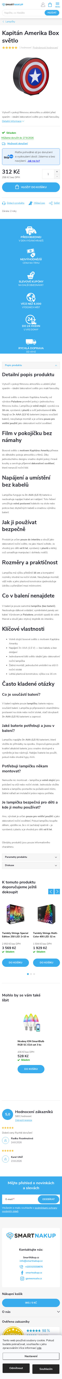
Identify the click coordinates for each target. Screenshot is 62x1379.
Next (57, 891)
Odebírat (48, 1199)
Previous (51, 891)
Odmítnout (16, 1368)
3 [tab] (34, 974)
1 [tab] (28, 974)
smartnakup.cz (34, 1272)
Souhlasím (46, 1369)
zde (39, 1348)
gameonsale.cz (34, 1278)
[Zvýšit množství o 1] (57, 171)
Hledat (52, 12)
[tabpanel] (15, 934)
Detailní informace (11, 121)
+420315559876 (34, 1266)
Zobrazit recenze (23, 1120)
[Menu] (57, 4)
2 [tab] (31, 974)
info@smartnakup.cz (31, 1261)
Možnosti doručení (17, 143)
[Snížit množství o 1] (57, 176)
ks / (31, 1302)
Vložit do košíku (34, 187)
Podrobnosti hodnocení (45, 47)
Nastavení (31, 1356)
